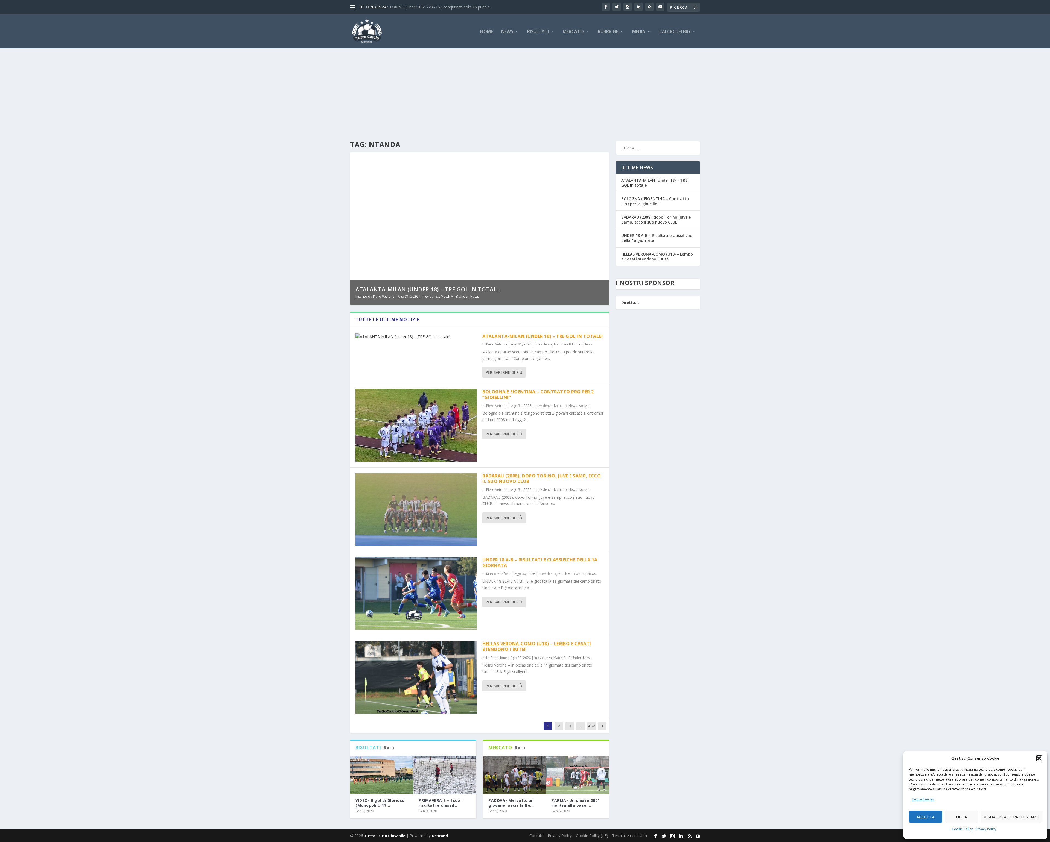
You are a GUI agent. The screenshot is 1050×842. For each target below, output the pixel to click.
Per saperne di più (504, 372)
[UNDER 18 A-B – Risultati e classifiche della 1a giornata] (416, 593)
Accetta (925, 817)
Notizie (584, 405)
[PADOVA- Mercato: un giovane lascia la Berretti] (514, 775)
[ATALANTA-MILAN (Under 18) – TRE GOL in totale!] (416, 336)
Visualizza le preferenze (1011, 817)
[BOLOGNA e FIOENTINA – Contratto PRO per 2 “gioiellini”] (416, 425)
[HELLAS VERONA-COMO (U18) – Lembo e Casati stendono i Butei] (416, 677)
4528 (591, 730)
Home (486, 31)
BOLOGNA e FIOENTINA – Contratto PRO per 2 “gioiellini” (538, 394)
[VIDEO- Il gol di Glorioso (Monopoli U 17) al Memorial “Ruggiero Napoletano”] (381, 775)
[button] (1039, 758)
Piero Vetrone (383, 296)
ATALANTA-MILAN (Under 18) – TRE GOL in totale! (542, 336)
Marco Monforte (498, 573)
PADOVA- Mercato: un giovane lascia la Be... (511, 803)
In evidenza (430, 296)
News (507, 31)
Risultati (538, 31)
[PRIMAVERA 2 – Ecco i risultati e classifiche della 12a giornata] (444, 775)
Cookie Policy (962, 829)
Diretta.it (630, 302)
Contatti (536, 835)
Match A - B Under (455, 296)
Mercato (573, 31)
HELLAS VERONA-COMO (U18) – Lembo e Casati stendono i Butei (536, 646)
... (580, 726)
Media (638, 31)
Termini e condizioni (630, 835)
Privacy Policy (985, 829)
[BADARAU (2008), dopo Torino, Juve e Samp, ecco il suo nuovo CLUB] (416, 509)
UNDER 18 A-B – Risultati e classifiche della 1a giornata (539, 562)
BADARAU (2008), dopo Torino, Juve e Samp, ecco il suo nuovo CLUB (541, 479)
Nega (961, 817)
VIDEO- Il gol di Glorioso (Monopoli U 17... (380, 803)
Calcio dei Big (674, 31)
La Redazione (496, 657)
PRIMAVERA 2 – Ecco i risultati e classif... (440, 803)
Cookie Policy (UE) (592, 835)
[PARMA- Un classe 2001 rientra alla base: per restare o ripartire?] (577, 775)
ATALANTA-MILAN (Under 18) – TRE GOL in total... (428, 289)
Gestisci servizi (923, 799)
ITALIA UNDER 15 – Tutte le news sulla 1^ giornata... (435, 7)
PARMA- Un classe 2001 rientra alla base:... (576, 803)
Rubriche (608, 31)
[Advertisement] (525, 89)
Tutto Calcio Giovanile (384, 835)
